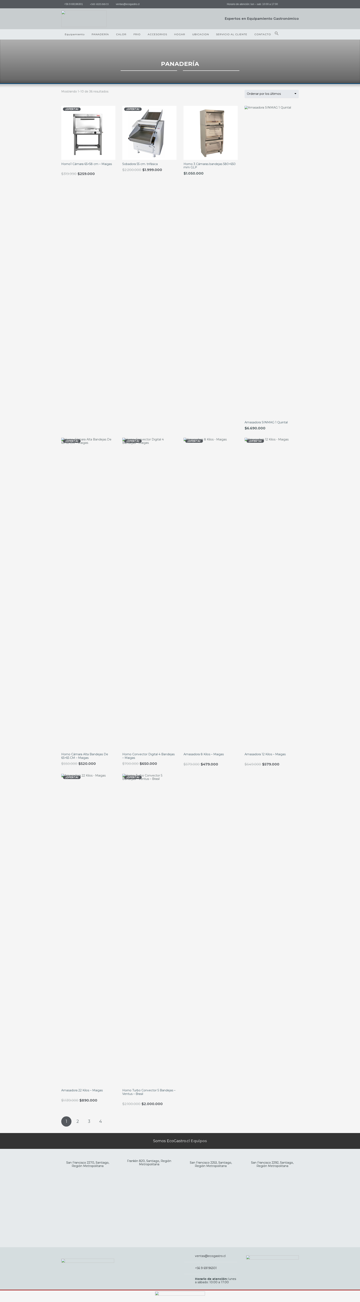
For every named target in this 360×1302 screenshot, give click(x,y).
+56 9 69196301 (206, 1268)
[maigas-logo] (83, 18)
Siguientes (112, 1121)
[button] (277, 34)
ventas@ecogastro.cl (210, 1256)
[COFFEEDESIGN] (180, 1296)
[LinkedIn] (294, 4)
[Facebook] (286, 4)
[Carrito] (294, 34)
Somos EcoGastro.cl (180, 1141)
